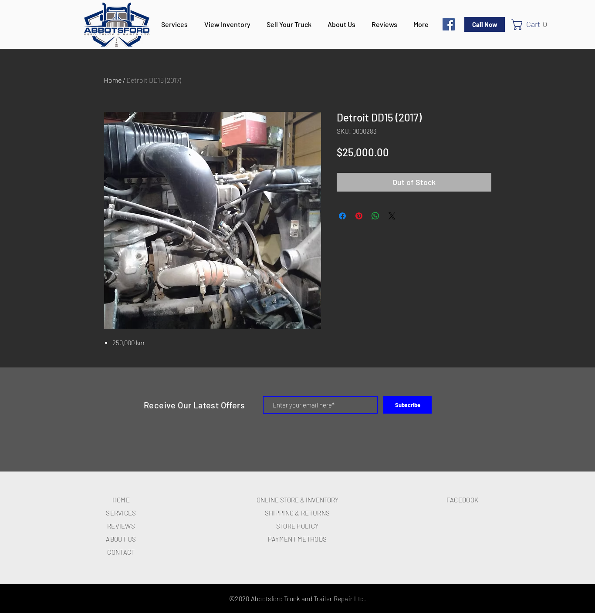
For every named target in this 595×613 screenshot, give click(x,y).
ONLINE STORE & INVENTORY (297, 500)
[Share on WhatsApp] (375, 216)
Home (113, 80)
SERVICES (121, 513)
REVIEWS (121, 526)
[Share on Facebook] (342, 216)
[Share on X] (392, 216)
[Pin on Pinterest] (359, 216)
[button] (532, 24)
